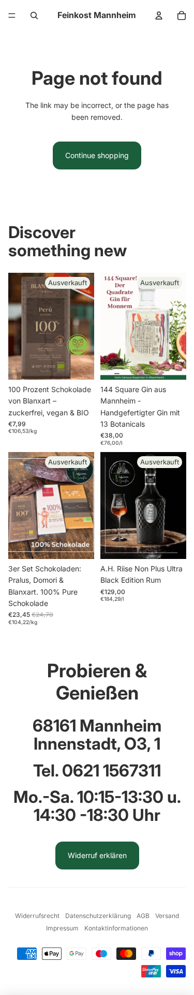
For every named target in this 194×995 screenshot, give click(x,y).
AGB (143, 916)
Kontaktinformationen (116, 928)
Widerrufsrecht (37, 916)
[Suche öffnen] (34, 15)
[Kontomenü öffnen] (158, 15)
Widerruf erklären (97, 855)
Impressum (62, 928)
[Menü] (12, 15)
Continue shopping (97, 155)
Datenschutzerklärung (98, 916)
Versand (167, 916)
